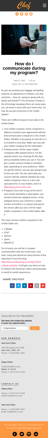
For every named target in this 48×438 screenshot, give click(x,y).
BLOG (15, 84)
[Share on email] (43, 285)
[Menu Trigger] (45, 5)
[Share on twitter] (18, 285)
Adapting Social (33, 428)
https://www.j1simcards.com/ (17, 187)
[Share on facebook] (12, 285)
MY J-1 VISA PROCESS (28, 84)
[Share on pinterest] (30, 285)
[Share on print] (36, 285)
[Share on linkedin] (24, 285)
